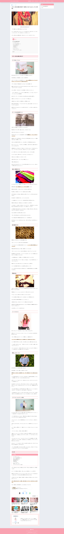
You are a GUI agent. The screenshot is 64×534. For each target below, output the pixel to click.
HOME (32, 529)
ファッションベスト (14, 1)
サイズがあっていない (16, 42)
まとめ (13, 51)
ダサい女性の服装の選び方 (16, 41)
